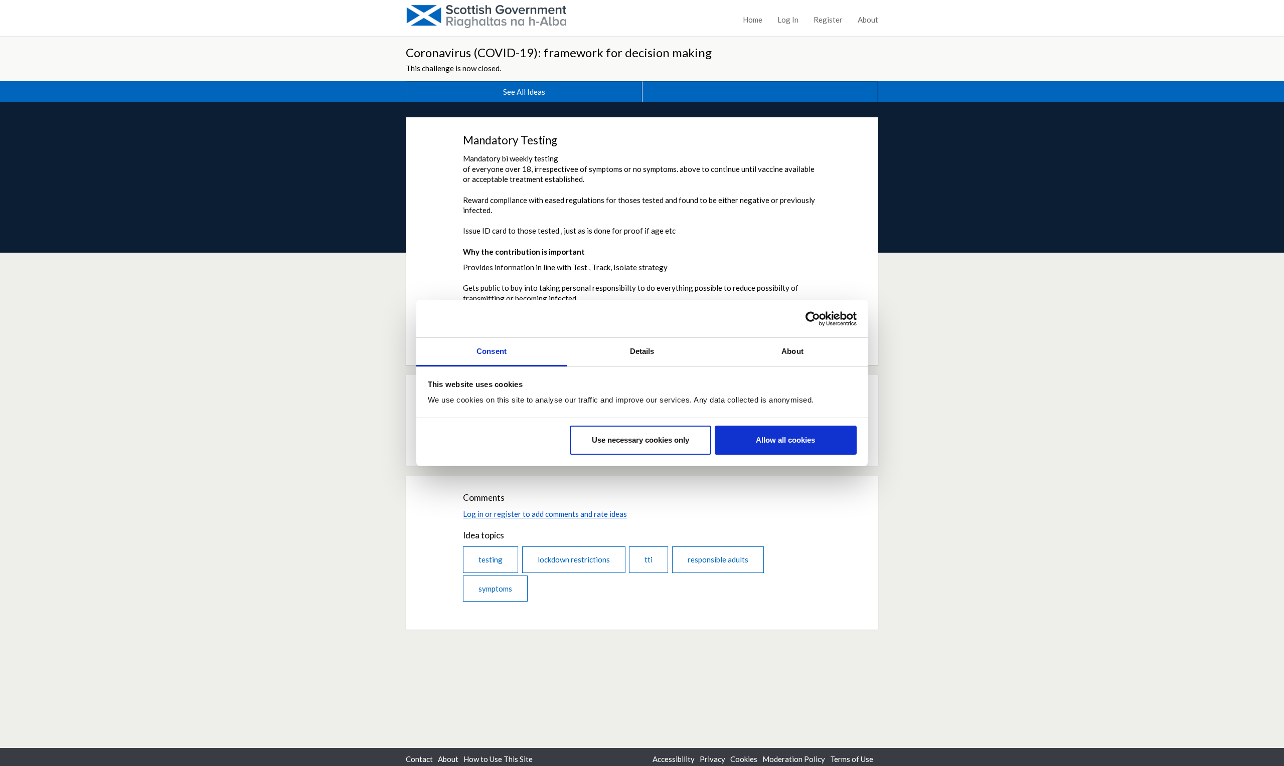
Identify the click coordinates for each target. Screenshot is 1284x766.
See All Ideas (524, 91)
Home (752, 19)
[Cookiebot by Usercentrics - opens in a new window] (813, 318)
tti (649, 559)
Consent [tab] (491, 351)
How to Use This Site (498, 758)
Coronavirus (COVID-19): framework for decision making (559, 52)
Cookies (743, 758)
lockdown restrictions (574, 559)
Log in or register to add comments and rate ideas (545, 513)
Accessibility (674, 758)
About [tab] (792, 351)
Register (828, 19)
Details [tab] (642, 351)
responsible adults (718, 559)
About (868, 19)
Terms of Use (851, 758)
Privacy (712, 758)
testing (490, 559)
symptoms (495, 588)
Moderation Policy (793, 758)
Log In (787, 19)
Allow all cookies (785, 440)
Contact (419, 758)
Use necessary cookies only (640, 440)
